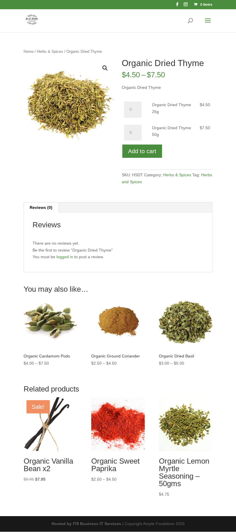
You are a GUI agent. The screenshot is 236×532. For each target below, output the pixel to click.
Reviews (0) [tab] (41, 207)
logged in (64, 256)
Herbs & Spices (50, 51)
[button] (105, 68)
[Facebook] (177, 6)
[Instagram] (185, 6)
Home (28, 51)
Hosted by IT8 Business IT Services (86, 523)
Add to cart (142, 151)
